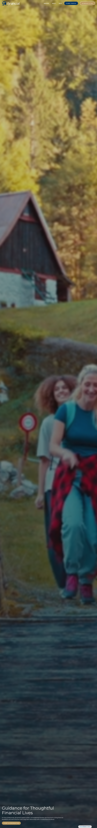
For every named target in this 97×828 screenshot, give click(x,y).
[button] (46, 3)
